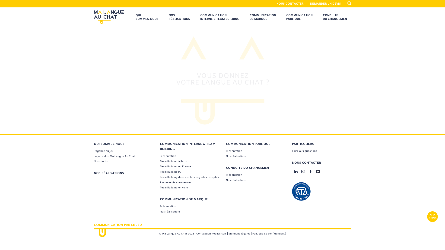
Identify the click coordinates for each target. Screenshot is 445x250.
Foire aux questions (304, 151)
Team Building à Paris (173, 161)
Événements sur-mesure (175, 182)
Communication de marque (263, 17)
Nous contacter (290, 4)
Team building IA (170, 172)
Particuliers (303, 144)
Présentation (168, 156)
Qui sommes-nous (147, 17)
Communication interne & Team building (219, 17)
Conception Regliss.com (211, 233)
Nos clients (101, 161)
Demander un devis (325, 4)
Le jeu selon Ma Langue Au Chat (114, 156)
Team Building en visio (174, 187)
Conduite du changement (336, 17)
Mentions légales (239, 233)
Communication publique (299, 17)
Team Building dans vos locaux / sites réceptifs (189, 177)
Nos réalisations (179, 17)
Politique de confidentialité (269, 233)
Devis (432, 218)
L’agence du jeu (104, 151)
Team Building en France (175, 166)
